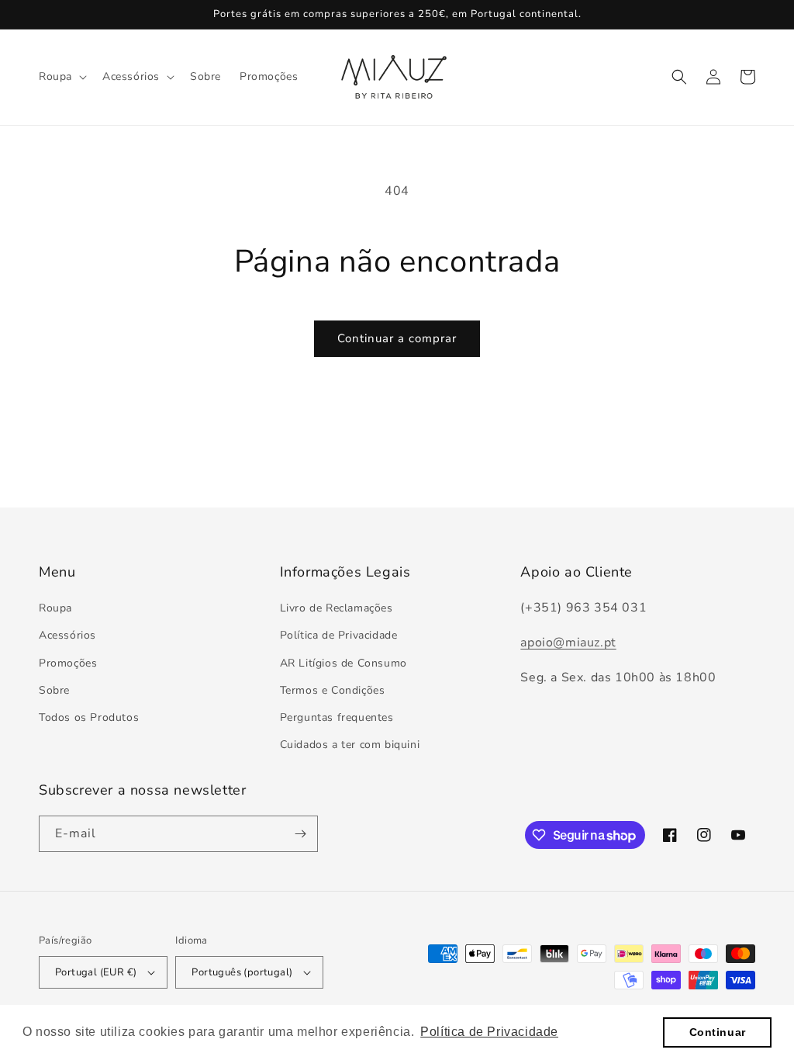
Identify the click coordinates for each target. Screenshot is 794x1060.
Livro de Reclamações (336, 608)
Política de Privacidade (339, 635)
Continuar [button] (717, 1032)
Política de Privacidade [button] (489, 1031)
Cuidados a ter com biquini (350, 744)
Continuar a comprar (397, 338)
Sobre (54, 690)
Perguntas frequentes (337, 717)
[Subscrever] (300, 834)
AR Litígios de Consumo (343, 663)
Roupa (55, 608)
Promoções (68, 663)
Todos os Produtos (89, 717)
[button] (61, 77)
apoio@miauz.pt (568, 642)
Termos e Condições (332, 690)
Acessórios (67, 635)
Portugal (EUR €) (95, 972)
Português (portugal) (242, 972)
